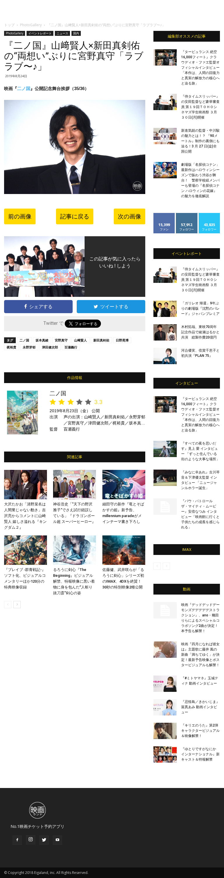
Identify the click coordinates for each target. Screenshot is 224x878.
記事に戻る (74, 216)
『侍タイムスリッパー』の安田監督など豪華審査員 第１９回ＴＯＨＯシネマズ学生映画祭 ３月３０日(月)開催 (200, 106)
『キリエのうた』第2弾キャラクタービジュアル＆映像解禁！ (200, 730)
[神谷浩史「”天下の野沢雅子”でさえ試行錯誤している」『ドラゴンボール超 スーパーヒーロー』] (74, 484)
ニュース (62, 33)
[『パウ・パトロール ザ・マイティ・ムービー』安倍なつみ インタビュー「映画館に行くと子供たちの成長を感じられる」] (165, 506)
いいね (164, 215)
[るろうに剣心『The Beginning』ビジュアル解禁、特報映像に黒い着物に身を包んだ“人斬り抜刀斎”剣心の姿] (74, 550)
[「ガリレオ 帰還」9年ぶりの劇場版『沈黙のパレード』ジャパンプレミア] (165, 309)
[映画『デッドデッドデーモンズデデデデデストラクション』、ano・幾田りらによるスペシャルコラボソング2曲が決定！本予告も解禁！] (165, 610)
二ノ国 (23, 88)
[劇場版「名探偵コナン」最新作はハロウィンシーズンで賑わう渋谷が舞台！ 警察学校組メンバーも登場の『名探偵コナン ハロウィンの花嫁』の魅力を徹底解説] (165, 170)
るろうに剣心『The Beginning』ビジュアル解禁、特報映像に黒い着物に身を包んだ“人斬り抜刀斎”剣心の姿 (74, 581)
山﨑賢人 (80, 340)
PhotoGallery (31, 24)
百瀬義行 (70, 347)
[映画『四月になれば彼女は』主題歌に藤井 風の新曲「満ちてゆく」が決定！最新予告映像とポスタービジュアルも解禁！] (165, 649)
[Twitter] (44, 840)
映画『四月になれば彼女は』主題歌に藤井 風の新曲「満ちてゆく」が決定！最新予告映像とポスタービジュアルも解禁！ (200, 654)
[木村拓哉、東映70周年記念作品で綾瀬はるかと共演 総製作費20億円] (165, 332)
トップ (9, 24)
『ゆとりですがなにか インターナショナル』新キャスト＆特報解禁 (200, 754)
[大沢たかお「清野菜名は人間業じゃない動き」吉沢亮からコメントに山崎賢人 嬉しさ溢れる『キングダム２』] (25, 484)
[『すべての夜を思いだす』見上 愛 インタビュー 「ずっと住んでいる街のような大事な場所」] (165, 449)
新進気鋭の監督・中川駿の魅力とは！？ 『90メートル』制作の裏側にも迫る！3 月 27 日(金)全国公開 (200, 141)
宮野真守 (61, 340)
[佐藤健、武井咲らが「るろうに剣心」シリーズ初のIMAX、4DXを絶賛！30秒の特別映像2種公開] (123, 550)
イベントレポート (40, 33)
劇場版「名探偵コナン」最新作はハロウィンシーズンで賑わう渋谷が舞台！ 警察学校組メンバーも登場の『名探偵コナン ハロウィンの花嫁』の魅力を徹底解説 (200, 180)
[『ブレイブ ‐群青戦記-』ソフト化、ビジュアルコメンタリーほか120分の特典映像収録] (25, 550)
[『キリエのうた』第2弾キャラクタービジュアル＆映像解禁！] (165, 731)
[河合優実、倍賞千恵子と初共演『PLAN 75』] (165, 356)
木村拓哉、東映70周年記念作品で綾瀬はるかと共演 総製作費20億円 (200, 332)
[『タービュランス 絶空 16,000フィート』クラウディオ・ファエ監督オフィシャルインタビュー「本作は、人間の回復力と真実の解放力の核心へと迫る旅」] (165, 57)
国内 (76, 33)
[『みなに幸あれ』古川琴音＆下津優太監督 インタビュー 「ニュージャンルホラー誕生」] (165, 478)
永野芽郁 (29, 347)
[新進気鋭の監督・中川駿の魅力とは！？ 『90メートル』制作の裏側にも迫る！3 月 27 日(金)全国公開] (165, 136)
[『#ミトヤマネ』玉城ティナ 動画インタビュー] (165, 684)
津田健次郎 (50, 347)
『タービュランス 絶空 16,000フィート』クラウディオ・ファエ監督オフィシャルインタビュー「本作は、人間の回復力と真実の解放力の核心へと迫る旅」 (200, 67)
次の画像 (129, 216)
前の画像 (20, 216)
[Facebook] (17, 840)
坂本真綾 (42, 340)
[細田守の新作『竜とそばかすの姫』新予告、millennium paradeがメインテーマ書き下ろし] (123, 484)
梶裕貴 (11, 347)
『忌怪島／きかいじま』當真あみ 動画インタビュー (200, 707)
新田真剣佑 (101, 340)
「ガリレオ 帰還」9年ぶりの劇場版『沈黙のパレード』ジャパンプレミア (200, 308)
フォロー (186, 215)
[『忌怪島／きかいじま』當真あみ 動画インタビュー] (165, 707)
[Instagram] (30, 839)
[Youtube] (57, 840)
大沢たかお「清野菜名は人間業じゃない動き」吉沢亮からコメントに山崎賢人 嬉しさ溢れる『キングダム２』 (25, 516)
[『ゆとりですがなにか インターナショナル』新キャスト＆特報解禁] (165, 754)
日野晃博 (122, 340)
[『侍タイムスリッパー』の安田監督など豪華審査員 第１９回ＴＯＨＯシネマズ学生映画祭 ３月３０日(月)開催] (165, 102)
